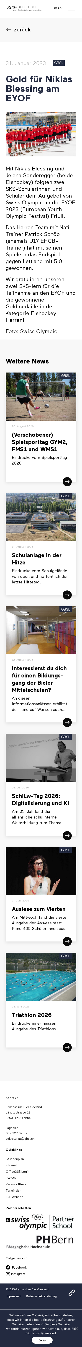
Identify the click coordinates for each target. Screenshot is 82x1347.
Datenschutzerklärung (41, 1296)
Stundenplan (54, 1298)
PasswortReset (17, 1184)
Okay (42, 1340)
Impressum (13, 1296)
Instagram (17, 1274)
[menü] (71, 9)
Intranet (50, 1306)
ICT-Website (14, 1197)
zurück (22, 30)
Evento (11, 1178)
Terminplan (13, 1190)
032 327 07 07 (16, 1133)
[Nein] (76, 1328)
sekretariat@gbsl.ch (20, 1138)
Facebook (19, 1267)
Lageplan (12, 1128)
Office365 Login (17, 1171)
